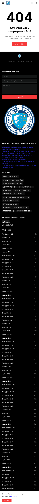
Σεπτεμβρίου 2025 (19, 273)
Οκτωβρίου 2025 (19, 270)
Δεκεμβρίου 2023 (19, 349)
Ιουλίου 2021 (19, 453)
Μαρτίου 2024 (19, 338)
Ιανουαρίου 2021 (19, 474)
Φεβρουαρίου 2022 (19, 427)
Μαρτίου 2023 (19, 381)
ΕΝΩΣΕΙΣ (19, 194)
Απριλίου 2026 (19, 248)
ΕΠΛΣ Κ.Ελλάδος (10, 200)
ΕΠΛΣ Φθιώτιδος (10, 204)
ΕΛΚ (26, 190)
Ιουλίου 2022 (19, 410)
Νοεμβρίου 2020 (19, 481)
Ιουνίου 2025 (19, 284)
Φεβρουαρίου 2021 (19, 470)
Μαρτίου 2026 (19, 252)
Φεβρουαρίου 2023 (19, 384)
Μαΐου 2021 (19, 460)
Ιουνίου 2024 (19, 327)
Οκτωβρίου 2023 (19, 356)
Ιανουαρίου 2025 (19, 302)
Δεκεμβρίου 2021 (19, 435)
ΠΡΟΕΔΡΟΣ (8, 211)
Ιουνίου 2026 (19, 241)
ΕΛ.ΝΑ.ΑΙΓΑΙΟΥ (26, 187)
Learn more (14, 496)
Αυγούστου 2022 (19, 406)
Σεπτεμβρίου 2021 (19, 445)
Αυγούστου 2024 (19, 320)
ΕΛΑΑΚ (7, 190)
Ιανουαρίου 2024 (19, 345)
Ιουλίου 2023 (19, 366)
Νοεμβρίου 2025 (19, 266)
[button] (3, 3)
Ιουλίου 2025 (19, 280)
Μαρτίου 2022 (19, 424)
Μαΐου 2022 (19, 417)
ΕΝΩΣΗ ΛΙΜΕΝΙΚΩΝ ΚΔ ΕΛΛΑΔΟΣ (16, 197)
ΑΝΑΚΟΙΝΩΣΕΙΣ (10, 177)
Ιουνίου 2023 (19, 370)
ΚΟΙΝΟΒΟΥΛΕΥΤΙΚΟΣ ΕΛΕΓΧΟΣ (15, 207)
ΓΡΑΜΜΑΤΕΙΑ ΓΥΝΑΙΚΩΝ (13, 180)
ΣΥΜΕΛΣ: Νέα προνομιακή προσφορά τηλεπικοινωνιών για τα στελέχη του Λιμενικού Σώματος (18, 161)
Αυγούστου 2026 (19, 234)
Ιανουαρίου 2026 (19, 259)
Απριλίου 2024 (19, 334)
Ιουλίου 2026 (19, 237)
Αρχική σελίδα (19, 44)
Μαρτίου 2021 (19, 467)
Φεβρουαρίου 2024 (19, 341)
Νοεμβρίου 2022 (19, 395)
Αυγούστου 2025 (19, 277)
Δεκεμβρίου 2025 (19, 263)
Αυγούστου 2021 (19, 449)
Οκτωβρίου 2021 (19, 442)
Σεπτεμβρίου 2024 (19, 316)
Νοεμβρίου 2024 (19, 309)
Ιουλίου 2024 (19, 323)
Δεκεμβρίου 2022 (19, 392)
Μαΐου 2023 (19, 374)
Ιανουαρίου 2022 (19, 431)
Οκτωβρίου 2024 (19, 313)
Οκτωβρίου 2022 (19, 399)
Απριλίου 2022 (19, 420)
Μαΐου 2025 (19, 288)
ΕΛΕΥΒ (17, 190)
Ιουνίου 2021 (19, 456)
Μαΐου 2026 (19, 245)
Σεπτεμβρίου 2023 (19, 359)
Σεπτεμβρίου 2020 (19, 488)
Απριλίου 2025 (19, 291)
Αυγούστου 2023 (19, 363)
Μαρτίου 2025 (19, 295)
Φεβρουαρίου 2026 (19, 255)
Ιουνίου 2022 (19, 413)
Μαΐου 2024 (19, 331)
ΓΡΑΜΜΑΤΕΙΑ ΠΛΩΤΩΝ (12, 183)
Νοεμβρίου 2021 (19, 438)
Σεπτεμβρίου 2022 (19, 402)
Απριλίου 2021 (19, 463)
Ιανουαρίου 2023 (19, 388)
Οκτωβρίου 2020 (19, 485)
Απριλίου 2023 (19, 377)
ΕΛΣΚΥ (7, 194)
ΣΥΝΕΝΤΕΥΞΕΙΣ (23, 211)
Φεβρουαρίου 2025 (19, 298)
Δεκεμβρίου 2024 (19, 306)
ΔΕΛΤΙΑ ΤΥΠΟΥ (9, 187)
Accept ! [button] (7, 500)
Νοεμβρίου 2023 (19, 352)
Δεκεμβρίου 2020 (19, 478)
